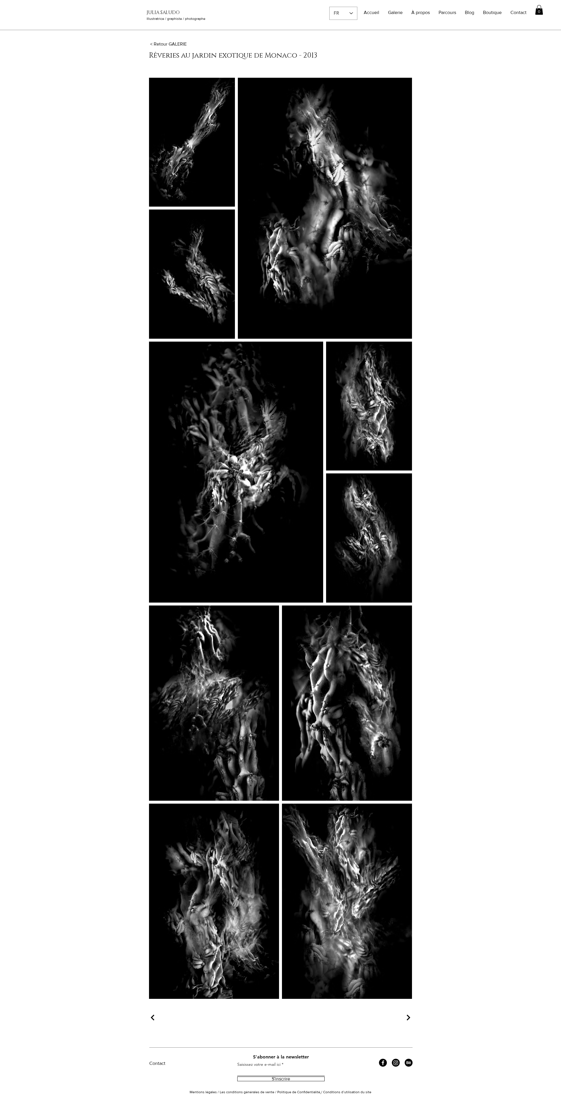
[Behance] (409, 1063)
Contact (157, 1063)
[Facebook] (383, 1063)
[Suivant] (407, 1018)
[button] (539, 10)
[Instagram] (396, 1063)
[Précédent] (153, 1018)
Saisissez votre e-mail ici (258, 1064)
